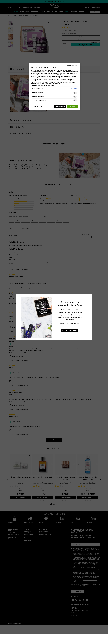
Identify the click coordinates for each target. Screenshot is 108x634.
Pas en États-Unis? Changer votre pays (69, 323)
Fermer (90, 296)
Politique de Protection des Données (46, 85)
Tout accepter (72, 106)
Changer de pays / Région (69, 331)
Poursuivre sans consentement (73, 65)
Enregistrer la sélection (60, 106)
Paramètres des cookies (36, 106)
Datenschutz (34, 85)
